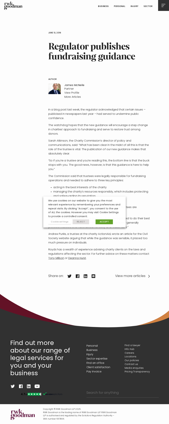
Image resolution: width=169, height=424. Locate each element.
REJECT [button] (81, 222)
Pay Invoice (93, 371)
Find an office (95, 363)
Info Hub (129, 349)
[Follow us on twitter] (13, 386)
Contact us (131, 364)
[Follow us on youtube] (37, 386)
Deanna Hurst (77, 258)
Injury (134, 6)
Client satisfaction (98, 367)
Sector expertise (97, 359)
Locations (130, 357)
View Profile (71, 93)
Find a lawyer (132, 345)
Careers (129, 353)
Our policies (132, 360)
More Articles (72, 97)
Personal (119, 6)
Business (103, 6)
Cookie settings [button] (59, 222)
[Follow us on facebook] (21, 386)
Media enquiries (134, 368)
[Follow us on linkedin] (29, 386)
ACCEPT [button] (104, 222)
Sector (148, 6)
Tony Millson (56, 258)
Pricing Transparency (137, 372)
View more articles (130, 276)
